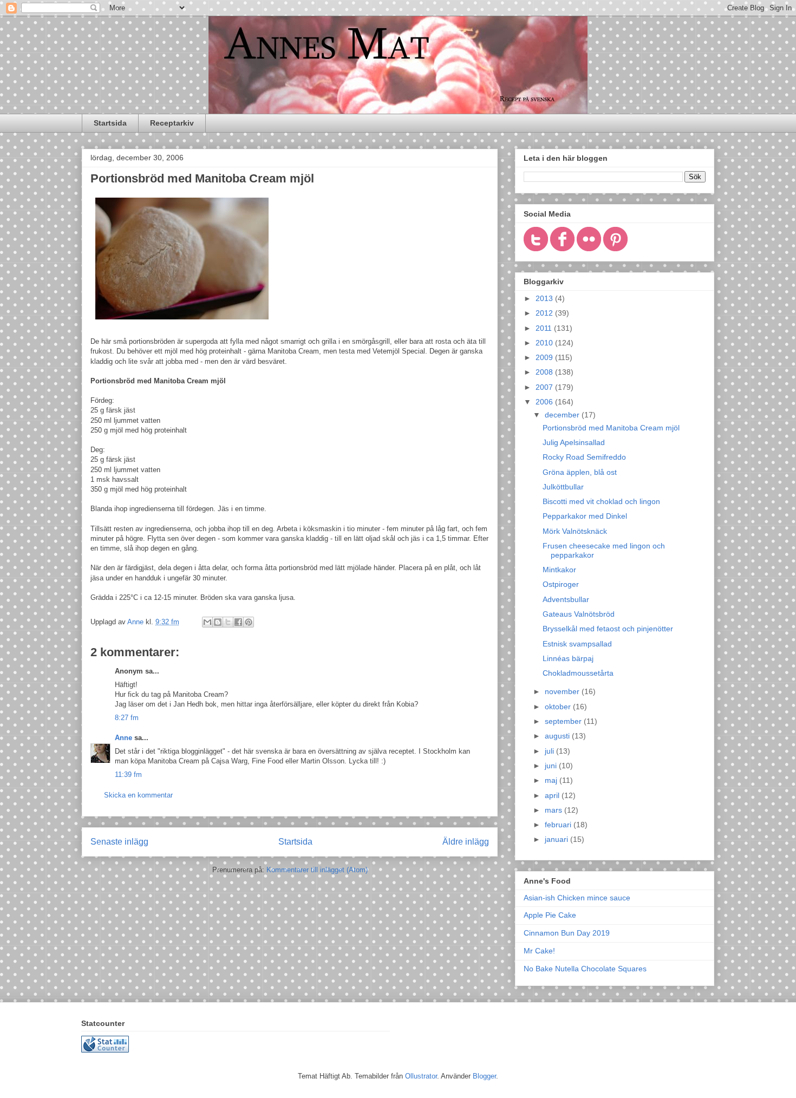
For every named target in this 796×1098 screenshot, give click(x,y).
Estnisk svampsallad (577, 643)
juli (550, 751)
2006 (545, 401)
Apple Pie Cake (550, 915)
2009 (545, 357)
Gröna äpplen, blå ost (580, 472)
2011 (545, 328)
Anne (123, 738)
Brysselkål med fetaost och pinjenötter (608, 628)
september (564, 721)
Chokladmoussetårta (578, 673)
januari (557, 839)
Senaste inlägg (119, 841)
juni (552, 765)
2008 (545, 372)
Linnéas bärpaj (568, 658)
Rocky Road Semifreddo (584, 457)
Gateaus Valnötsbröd (579, 614)
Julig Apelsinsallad (574, 442)
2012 (545, 313)
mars (554, 810)
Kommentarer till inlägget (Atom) (317, 870)
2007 (545, 387)
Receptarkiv (172, 123)
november (563, 691)
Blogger (484, 1076)
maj (552, 780)
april (553, 795)
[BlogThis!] (217, 622)
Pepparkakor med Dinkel (585, 516)
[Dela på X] (228, 622)
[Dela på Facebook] (238, 622)
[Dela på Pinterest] (248, 622)
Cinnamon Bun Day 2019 (567, 933)
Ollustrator (421, 1076)
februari (559, 824)
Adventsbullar (566, 599)
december (563, 414)
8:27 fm (127, 718)
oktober (559, 706)
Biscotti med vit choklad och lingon (601, 501)
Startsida (110, 123)
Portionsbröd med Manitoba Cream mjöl (611, 427)
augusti (558, 735)
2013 (545, 298)
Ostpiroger (561, 584)
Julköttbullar (563, 486)
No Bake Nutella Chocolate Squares (585, 968)
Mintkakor (559, 569)
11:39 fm (128, 774)
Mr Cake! (539, 950)
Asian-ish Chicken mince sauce (577, 897)
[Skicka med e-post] (207, 622)
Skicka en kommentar (138, 795)
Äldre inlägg (465, 841)
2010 (545, 342)
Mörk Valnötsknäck (575, 531)
